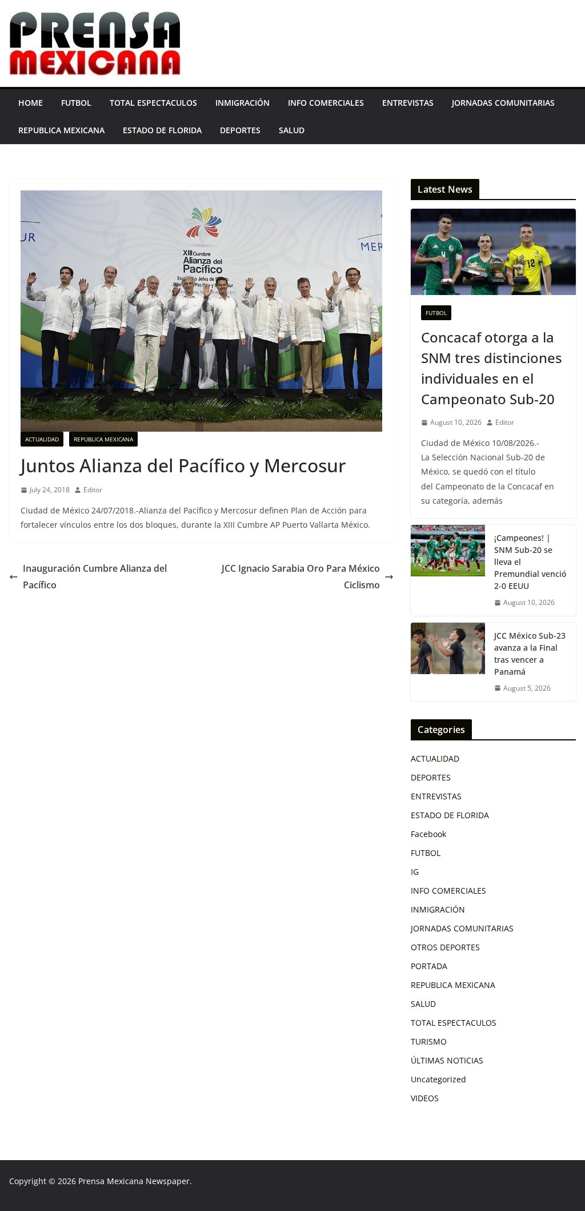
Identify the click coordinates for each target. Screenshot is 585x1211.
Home (30, 102)
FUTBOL (76, 102)
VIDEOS (425, 1098)
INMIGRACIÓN (242, 102)
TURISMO (429, 1041)
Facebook (428, 833)
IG (415, 871)
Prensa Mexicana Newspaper (134, 1181)
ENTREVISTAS (408, 102)
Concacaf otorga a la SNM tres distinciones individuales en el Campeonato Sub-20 (491, 368)
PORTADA (429, 966)
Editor (92, 490)
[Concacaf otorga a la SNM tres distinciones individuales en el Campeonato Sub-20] (493, 252)
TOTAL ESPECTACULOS (153, 102)
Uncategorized (438, 1079)
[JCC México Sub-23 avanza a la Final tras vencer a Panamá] (448, 662)
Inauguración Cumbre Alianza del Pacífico (95, 576)
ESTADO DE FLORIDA (162, 130)
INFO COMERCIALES (326, 102)
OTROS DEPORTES (445, 947)
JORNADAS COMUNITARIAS (503, 102)
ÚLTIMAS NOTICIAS (447, 1060)
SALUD (291, 130)
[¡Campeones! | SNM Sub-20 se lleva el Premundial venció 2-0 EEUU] (448, 570)
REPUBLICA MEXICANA (61, 130)
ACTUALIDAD (42, 439)
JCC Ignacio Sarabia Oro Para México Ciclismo (301, 576)
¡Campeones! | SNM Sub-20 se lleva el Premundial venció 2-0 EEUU (530, 561)
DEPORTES (240, 130)
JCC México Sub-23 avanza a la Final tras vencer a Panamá (530, 653)
